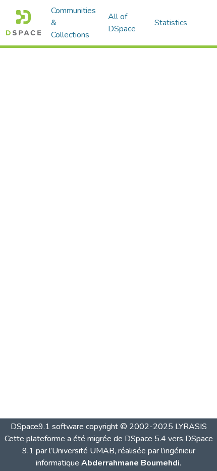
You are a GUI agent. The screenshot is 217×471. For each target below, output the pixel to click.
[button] (23, 22)
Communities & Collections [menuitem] (73, 22)
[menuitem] (125, 23)
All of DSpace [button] (122, 22)
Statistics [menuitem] (170, 22)
